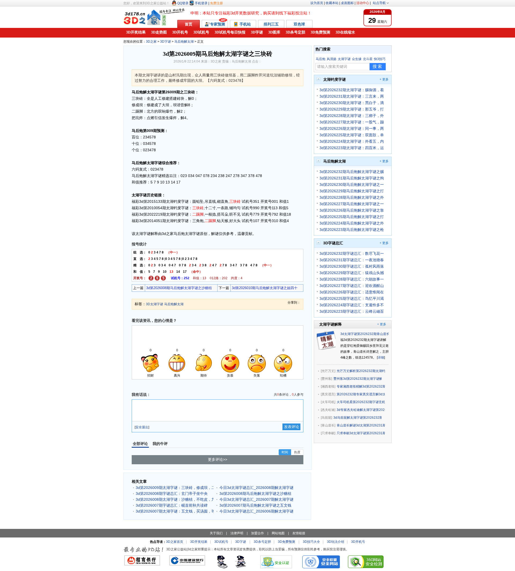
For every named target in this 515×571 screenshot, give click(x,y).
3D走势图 (159, 32)
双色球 (299, 24)
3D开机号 (180, 32)
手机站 (245, 24)
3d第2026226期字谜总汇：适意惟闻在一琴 (351, 292)
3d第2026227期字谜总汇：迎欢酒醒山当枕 (351, 285)
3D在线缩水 (345, 32)
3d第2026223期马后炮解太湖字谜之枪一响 (351, 229)
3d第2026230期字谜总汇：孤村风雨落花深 (351, 266)
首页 (188, 24)
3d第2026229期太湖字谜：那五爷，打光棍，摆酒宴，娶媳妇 (351, 109)
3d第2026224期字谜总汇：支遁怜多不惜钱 (351, 305)
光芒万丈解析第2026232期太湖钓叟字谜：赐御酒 (361, 371)
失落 (256, 375)
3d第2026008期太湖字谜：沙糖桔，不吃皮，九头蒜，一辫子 (175, 499)
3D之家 (151, 41)
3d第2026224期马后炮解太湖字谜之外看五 (351, 223)
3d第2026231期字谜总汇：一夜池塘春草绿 (351, 260)
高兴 (177, 375)
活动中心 (362, 3)
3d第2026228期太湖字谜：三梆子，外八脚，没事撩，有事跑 (351, 115)
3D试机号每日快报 (230, 32)
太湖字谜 (344, 59)
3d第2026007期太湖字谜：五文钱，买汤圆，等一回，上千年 (175, 511)
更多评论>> (217, 459)
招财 (150, 375)
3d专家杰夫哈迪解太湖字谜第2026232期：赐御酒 (361, 410)
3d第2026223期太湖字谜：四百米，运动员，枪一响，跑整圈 (351, 148)
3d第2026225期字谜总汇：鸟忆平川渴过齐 (351, 298)
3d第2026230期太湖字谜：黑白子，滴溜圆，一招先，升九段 (351, 103)
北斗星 (368, 59)
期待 (203, 375)
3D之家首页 (174, 542)
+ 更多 (384, 79)
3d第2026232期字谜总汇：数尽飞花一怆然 (351, 253)
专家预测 (217, 24)
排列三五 (271, 24)
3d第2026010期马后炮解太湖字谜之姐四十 (264, 288)
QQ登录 (183, 3)
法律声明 (236, 533)
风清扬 (331, 59)
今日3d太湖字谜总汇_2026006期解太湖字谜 (256, 511)
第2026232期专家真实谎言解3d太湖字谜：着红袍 (361, 394)
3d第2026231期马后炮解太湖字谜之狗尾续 (351, 178)
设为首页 (316, 3)
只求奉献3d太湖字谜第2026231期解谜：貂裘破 (361, 433)
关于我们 (216, 533)
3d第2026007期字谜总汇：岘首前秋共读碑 (172, 505)
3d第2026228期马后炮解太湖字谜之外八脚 (351, 197)
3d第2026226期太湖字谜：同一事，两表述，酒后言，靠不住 (351, 128)
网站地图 (278, 533)
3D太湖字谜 (154, 304)
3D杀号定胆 (295, 32)
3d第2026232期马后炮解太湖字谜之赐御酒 (351, 172)
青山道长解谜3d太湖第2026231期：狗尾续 (361, 425)
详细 (381, 357)
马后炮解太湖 (184, 41)
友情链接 (298, 533)
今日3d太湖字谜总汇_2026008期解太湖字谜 (256, 487)
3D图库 (274, 32)
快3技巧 (379, 59)
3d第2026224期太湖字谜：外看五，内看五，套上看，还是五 (351, 141)
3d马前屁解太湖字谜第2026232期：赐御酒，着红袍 (357, 417)
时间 (285, 452)
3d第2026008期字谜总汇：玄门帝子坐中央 (172, 493)
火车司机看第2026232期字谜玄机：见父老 (361, 402)
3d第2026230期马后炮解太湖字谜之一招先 (351, 184)
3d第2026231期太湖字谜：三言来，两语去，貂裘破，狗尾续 (351, 96)
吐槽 (283, 375)
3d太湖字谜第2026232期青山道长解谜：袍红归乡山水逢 (381, 334)
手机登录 (201, 3)
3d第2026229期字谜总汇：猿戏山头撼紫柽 (351, 273)
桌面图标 (347, 3)
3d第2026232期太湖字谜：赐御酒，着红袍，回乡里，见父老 (351, 90)
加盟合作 (257, 533)
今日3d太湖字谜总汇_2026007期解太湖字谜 (256, 499)
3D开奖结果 (136, 32)
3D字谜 (257, 32)
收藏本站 (332, 3)
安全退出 (141, 427)
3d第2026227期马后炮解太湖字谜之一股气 (351, 204)
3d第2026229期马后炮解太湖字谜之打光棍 (351, 191)
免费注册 (216, 3)
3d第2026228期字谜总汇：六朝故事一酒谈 (351, 279)
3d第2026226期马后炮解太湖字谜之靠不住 (351, 210)
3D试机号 (201, 32)
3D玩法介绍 (335, 542)
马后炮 (320, 59)
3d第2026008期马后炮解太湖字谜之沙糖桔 (179, 288)
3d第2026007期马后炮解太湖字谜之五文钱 (255, 505)
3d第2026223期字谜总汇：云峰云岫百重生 (351, 311)
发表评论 (291, 427)
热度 (297, 452)
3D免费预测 (320, 32)
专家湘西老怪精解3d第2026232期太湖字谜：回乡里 (361, 386)
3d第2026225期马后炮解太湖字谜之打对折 (351, 217)
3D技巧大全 (311, 542)
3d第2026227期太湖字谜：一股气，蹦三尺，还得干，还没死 (351, 122)
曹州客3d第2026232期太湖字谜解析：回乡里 (357, 379)
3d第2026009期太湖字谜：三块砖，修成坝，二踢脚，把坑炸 (175, 487)
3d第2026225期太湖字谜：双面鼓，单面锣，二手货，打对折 (351, 135)
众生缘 (357, 59)
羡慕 (230, 375)
